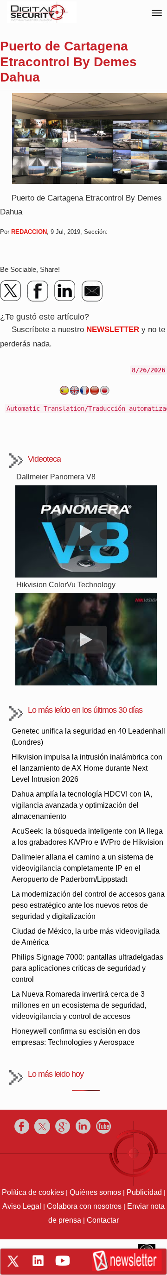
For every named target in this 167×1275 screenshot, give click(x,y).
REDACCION (29, 231)
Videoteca (44, 459)
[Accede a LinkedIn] (38, 1260)
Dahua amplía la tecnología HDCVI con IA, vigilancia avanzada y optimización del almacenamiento (82, 805)
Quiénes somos (95, 1192)
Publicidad (144, 1192)
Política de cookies (33, 1192)
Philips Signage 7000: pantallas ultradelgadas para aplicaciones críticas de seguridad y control (87, 968)
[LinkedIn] (65, 291)
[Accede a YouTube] (62, 1260)
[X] (11, 291)
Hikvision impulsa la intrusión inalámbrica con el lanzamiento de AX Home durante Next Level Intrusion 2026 (87, 768)
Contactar (103, 1220)
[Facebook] (38, 291)
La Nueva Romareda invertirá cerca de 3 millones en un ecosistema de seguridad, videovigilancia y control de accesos (79, 1005)
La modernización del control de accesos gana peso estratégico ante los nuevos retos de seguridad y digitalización (88, 905)
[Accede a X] (13, 1261)
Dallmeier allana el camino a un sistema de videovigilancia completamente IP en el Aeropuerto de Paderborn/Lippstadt (83, 868)
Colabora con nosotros (84, 1206)
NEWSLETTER (112, 329)
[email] (92, 291)
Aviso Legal (21, 1206)
